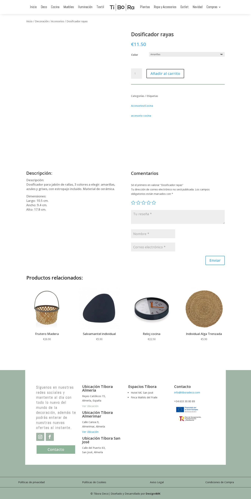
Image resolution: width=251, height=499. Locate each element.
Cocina (55, 7)
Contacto (56, 449)
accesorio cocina (141, 115)
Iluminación (85, 7)
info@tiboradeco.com (187, 392)
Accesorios (57, 21)
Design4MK (153, 493)
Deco (44, 7)
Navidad (197, 7)
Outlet (184, 7)
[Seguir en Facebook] (50, 437)
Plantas (145, 7)
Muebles (68, 7)
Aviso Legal (157, 482)
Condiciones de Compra (219, 482)
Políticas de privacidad (31, 482)
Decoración (42, 21)
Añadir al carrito (165, 73)
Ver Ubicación (90, 432)
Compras (212, 7)
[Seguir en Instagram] (40, 437)
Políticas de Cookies (94, 482)
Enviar (215, 260)
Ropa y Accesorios (165, 7)
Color (134, 54)
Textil (100, 7)
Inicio (33, 7)
